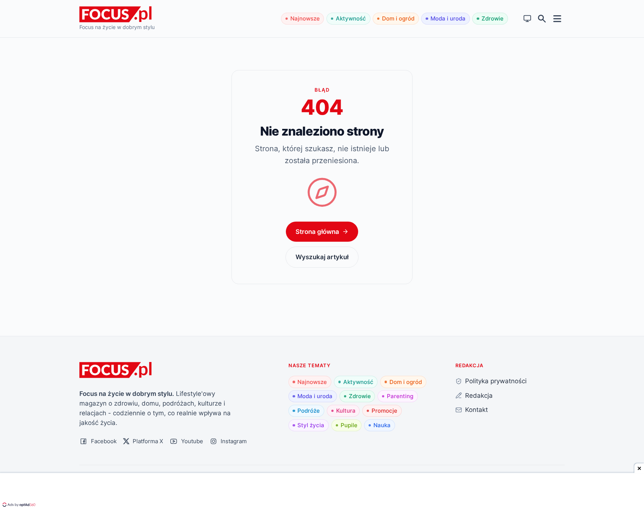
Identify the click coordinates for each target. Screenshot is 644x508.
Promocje (384, 410)
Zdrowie (492, 18)
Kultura (346, 410)
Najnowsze (305, 18)
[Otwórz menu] (557, 18)
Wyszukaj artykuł (322, 257)
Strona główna (317, 231)
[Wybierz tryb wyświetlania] (527, 18)
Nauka (382, 425)
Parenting (400, 396)
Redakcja (479, 395)
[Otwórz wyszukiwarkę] (542, 18)
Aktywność (351, 18)
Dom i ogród (398, 18)
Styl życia (310, 425)
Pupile (349, 425)
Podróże (308, 410)
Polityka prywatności (496, 381)
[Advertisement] (322, 491)
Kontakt (476, 409)
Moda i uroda (447, 18)
